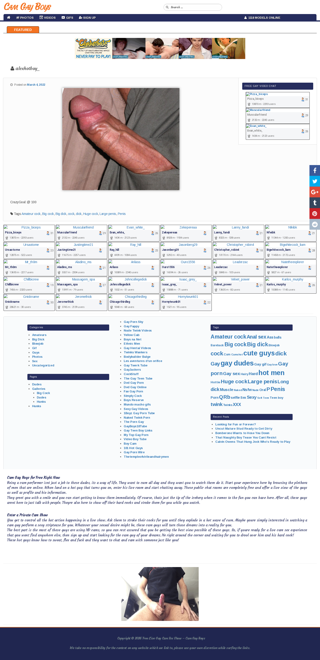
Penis (122, 214)
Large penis (108, 214)
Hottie (215, 382)
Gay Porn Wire (134, 452)
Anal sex (256, 337)
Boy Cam (130, 443)
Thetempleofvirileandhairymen (146, 456)
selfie (235, 397)
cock (71, 214)
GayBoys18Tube (135, 426)
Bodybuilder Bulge (137, 356)
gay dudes (237, 363)
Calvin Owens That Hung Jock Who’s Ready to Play (252, 441)
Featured (23, 30)
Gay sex (231, 373)
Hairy (244, 374)
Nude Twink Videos (138, 330)
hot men (271, 372)
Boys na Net (132, 339)
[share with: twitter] (314, 181)
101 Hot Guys (133, 448)
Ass (270, 337)
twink (216, 404)
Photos (37, 356)
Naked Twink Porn (137, 417)
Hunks (41, 401)
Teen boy (276, 397)
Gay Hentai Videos (137, 348)
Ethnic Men (132, 343)
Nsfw (247, 389)
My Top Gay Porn (136, 435)
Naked (238, 390)
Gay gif (260, 364)
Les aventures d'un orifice (143, 361)
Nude (255, 390)
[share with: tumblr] (314, 202)
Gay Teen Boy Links (138, 430)
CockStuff (131, 374)
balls (277, 337)
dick (78, 214)
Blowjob (37, 343)
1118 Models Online (263, 17)
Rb (226, 397)
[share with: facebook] (314, 170)
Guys (36, 352)
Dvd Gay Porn (134, 382)
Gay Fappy (131, 326)
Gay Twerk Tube (135, 365)
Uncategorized (43, 365)
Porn (214, 397)
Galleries (38, 389)
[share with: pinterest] (314, 213)
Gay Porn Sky (133, 322)
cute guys (259, 353)
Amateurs (39, 335)
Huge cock (90, 214)
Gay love (272, 364)
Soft (259, 397)
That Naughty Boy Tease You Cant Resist (245, 437)
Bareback (217, 345)
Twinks (227, 405)
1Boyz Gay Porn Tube (139, 413)
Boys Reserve (134, 400)
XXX (237, 404)
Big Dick (38, 339)
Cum (227, 354)
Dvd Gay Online (135, 387)
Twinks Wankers (135, 352)
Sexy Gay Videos (136, 409)
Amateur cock (31, 214)
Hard (253, 374)
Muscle (226, 389)
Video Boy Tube (135, 439)
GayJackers (132, 369)
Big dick (61, 214)
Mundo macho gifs (137, 404)
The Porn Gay (134, 422)
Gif (34, 348)
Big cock (48, 214)
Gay (215, 364)
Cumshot (237, 354)
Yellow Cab (131, 335)
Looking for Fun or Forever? (235, 424)
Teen (266, 397)
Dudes (37, 384)
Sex (34, 361)
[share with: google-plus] (314, 192)
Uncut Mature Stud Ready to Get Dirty (243, 428)
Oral (262, 390)
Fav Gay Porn (133, 391)
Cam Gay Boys (27, 6)
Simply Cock (132, 396)
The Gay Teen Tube (138, 378)
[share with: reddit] (314, 224)
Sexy (252, 397)
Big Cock (43, 393)
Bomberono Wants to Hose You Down (242, 433)
